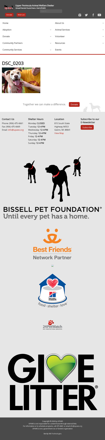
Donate (9, 15)
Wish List (21, 15)
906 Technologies (55, 434)
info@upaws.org (16, 129)
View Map (59, 133)
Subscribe (87, 127)
